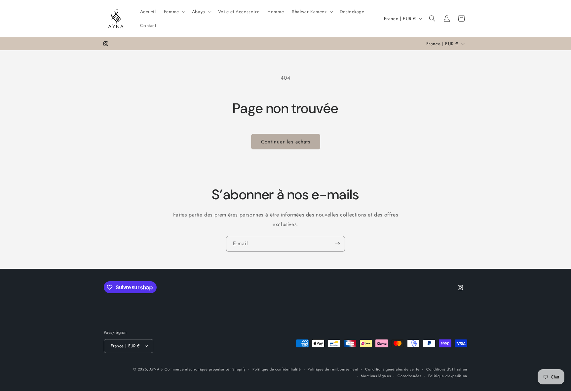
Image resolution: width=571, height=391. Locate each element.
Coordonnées (409, 375)
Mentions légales (376, 375)
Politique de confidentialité (276, 368)
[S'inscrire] (337, 244)
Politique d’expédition (447, 375)
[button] (174, 12)
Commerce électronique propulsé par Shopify (205, 368)
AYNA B (156, 368)
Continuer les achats (285, 141)
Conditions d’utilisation (446, 368)
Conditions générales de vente (392, 368)
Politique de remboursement (333, 368)
